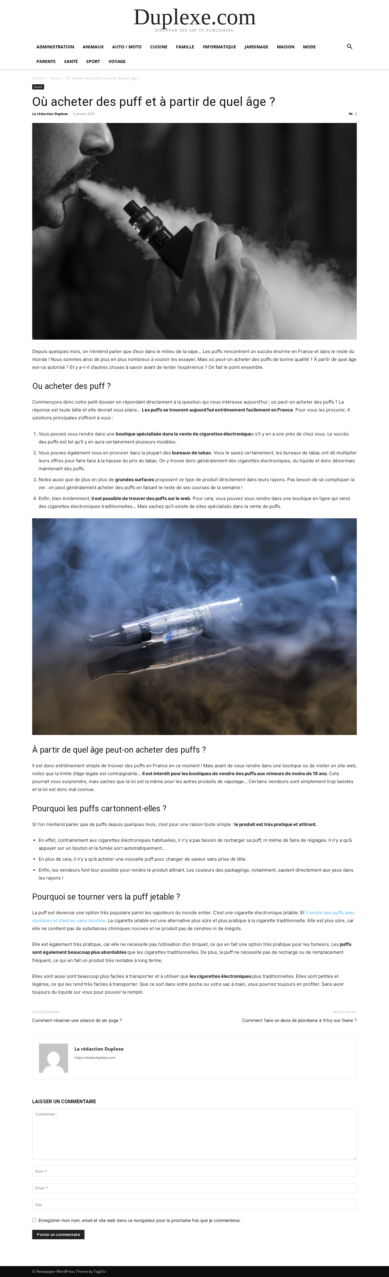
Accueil (38, 78)
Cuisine (158, 47)
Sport (93, 61)
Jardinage (256, 47)
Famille (185, 47)
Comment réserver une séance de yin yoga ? (77, 1020)
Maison (285, 47)
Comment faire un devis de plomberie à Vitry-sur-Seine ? (299, 1020)
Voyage (117, 61)
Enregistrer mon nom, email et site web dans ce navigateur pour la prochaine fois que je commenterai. (140, 1220)
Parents (46, 61)
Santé (71, 61)
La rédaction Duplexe (50, 113)
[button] (349, 47)
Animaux (93, 47)
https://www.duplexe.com (94, 1057)
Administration (55, 47)
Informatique (219, 47)
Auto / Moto (127, 47)
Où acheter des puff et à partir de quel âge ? (153, 101)
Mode (309, 47)
